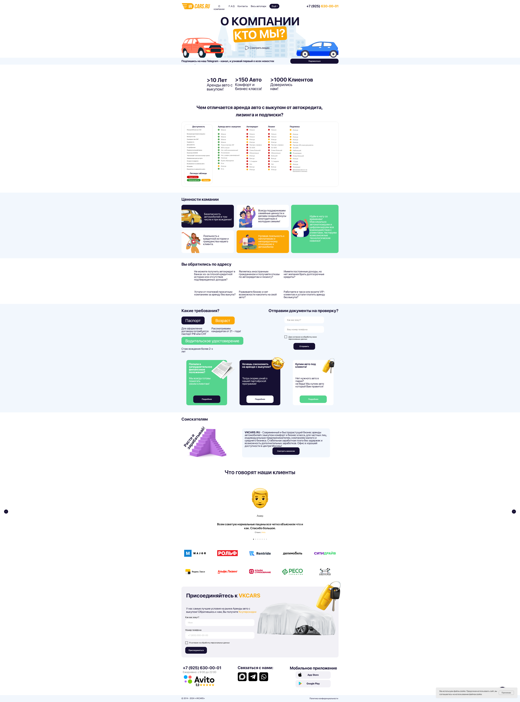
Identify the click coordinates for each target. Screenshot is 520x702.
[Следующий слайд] (514, 512)
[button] (247, 48)
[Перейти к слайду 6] (264, 539)
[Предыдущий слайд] (6, 512)
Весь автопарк (258, 6)
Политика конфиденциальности (324, 698)
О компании (219, 7)
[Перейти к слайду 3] (257, 539)
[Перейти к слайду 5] (262, 539)
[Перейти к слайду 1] (253, 539)
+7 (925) (322, 6)
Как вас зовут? (192, 617)
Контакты (243, 6)
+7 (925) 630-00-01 (202, 667)
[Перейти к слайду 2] (255, 539)
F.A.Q (232, 6)
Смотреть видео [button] (259, 47)
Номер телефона (193, 630)
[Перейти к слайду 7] (266, 539)
